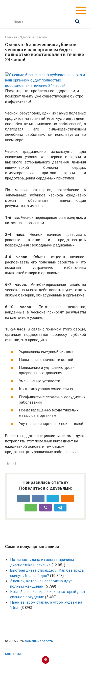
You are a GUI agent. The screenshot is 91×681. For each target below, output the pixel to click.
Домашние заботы (39, 641)
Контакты (13, 654)
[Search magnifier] (77, 21)
